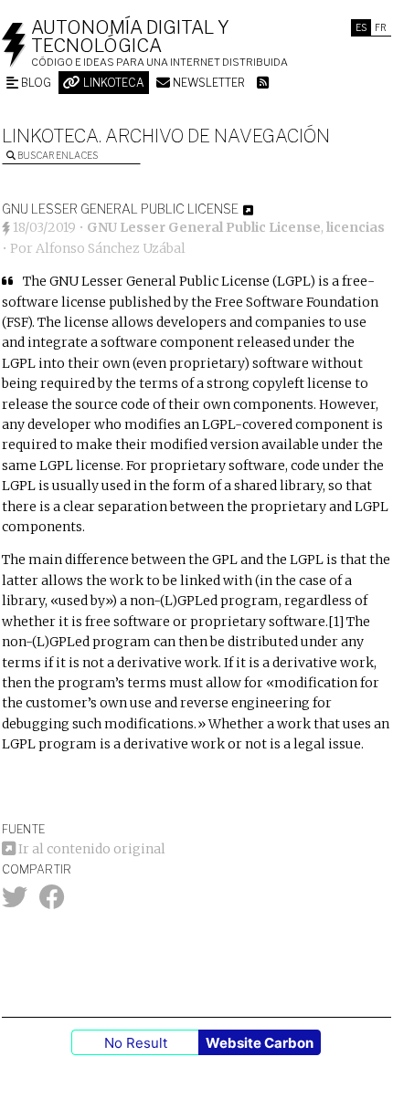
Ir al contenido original (90, 849)
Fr (381, 27)
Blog (34, 82)
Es (361, 27)
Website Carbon (259, 1042)
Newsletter (207, 82)
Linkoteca (112, 82)
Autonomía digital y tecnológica (130, 36)
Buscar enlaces (57, 155)
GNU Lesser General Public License (204, 227)
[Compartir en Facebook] (52, 902)
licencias (355, 227)
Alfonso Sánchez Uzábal (111, 248)
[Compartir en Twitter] (14, 902)
